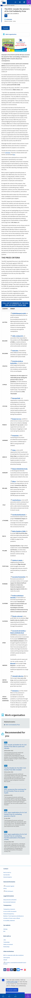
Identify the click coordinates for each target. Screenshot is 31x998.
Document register (9, 886)
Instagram (8, 969)
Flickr (21, 969)
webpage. (7, 152)
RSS (4, 931)
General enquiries (7, 877)
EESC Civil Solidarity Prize (13, 725)
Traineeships (6, 942)
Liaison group (6, 957)
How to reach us (7, 872)
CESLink (5, 960)
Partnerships (6, 947)
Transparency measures (9, 909)
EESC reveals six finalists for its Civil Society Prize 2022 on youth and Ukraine (15, 746)
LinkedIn (4, 969)
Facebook (11, 969)
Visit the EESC (6, 875)
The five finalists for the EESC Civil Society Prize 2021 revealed (15, 769)
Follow (29, 2)
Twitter (14, 969)
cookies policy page (12, 981)
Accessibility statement (9, 920)
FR (5, 15)
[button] (24, 2)
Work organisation (11, 34)
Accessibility (20, 2)
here (14, 154)
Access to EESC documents (9, 911)
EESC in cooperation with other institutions (13, 955)
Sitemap (5, 929)
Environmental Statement (9, 902)
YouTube (24, 969)
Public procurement (8, 944)
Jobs (4, 940)
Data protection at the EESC (10, 900)
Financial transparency (8, 914)
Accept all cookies (12, 990)
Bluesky (18, 969)
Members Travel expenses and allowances (13, 916)
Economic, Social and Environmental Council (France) (14, 963)
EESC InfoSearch (9, 891)
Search (15, 996)
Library (5, 888)
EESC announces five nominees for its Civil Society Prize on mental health (15, 791)
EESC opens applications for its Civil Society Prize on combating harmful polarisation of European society (15, 837)
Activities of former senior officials (11, 918)
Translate (5, 28)
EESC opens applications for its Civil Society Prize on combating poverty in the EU (15, 814)
